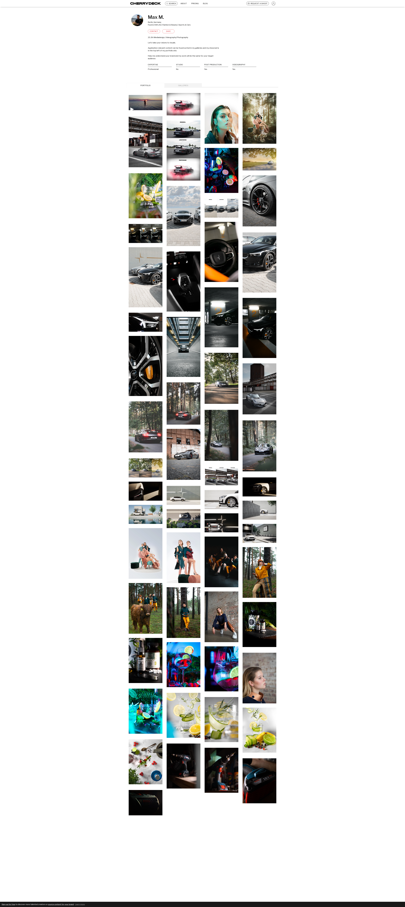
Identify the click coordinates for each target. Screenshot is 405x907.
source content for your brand (61, 904)
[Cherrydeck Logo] (145, 3)
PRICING (195, 3)
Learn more (80, 904)
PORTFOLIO (145, 85)
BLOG (205, 3)
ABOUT (183, 3)
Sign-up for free (8, 904)
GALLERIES (183, 85)
